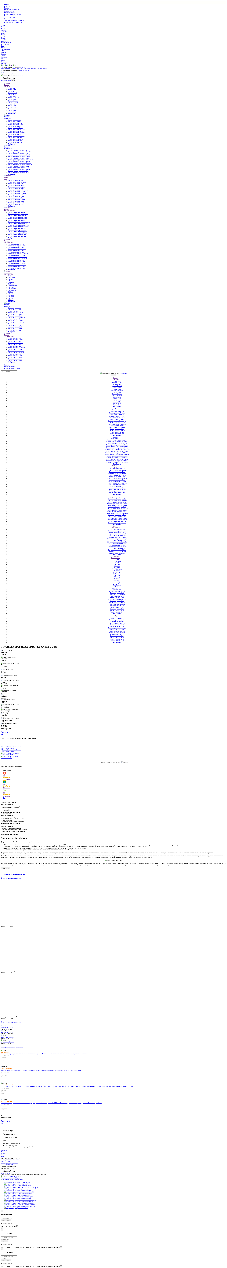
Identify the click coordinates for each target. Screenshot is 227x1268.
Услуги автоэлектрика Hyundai (17, 245)
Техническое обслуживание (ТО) (14, 20)
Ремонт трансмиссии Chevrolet (17, 193)
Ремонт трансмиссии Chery (16, 198)
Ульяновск (4, 57)
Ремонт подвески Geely (15, 330)
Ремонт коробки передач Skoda (17, 220)
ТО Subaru (11, 296)
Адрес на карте (5, 1173)
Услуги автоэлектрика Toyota (16, 250)
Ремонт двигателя (9, 12)
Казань (3, 36)
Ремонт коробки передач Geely (17, 234)
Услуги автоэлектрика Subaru (17, 265)
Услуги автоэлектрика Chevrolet (17, 257)
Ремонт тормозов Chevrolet (16, 351)
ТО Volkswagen (12, 285)
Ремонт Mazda (12, 107)
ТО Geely (10, 293)
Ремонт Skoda (12, 96)
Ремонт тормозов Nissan (15, 349)
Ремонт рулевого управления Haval (18, 172)
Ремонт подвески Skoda (15, 316)
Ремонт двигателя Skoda (15, 128)
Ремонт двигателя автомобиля (10, 1160)
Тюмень (3, 55)
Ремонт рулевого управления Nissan (19, 161)
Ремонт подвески (9, 16)
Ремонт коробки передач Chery (17, 230)
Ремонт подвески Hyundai (15, 309)
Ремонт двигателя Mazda (15, 139)
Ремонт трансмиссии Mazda (16, 199)
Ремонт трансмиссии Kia (15, 180)
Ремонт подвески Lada (14, 324)
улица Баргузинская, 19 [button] (8, 77)
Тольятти (3, 54)
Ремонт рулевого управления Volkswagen (20, 159)
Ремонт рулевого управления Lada (18, 166)
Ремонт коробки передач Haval (17, 236)
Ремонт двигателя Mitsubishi (16, 132)
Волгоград (4, 28)
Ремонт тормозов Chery (15, 355)
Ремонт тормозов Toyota (15, 344)
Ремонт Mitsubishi (13, 102)
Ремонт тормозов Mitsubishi (16, 352)
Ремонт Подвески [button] (115, 587)
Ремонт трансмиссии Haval (16, 202)
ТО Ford (10, 279)
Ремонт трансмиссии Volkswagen (18, 190)
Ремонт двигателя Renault (15, 124)
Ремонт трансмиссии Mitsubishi (17, 195)
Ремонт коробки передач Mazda (17, 231)
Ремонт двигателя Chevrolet (16, 136)
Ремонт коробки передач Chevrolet (18, 225)
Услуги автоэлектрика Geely (16, 268)
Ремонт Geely (12, 112)
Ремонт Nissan (12, 99)
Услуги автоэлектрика (7, 1164)
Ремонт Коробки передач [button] (115, 496)
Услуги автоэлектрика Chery (16, 261)
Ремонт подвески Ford (14, 311)
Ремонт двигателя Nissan (15, 131)
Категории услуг (6, 80)
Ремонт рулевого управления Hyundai (19, 152)
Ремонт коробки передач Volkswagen (19, 222)
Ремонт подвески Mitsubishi (16, 322)
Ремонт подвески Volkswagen (17, 317)
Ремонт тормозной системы (12, 14)
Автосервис (19, 75)
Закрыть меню (115, 3)
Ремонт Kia (11, 88)
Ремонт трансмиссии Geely (16, 204)
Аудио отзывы (6, 878)
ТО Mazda (11, 295)
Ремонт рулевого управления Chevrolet (19, 163)
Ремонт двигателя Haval (15, 140)
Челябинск (4, 62)
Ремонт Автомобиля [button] (115, 378)
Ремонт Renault (12, 93)
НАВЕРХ (3, 1156)
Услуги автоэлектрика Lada (16, 260)
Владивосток (5, 27)
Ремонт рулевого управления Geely (18, 167)
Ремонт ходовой (5, 1161)
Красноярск (4, 41)
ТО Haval (10, 300)
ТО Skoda (11, 284)
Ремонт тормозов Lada (14, 354)
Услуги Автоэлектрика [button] (115, 526)
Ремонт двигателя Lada (15, 134)
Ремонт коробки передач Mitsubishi (18, 226)
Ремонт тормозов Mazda (15, 357)
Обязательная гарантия (10, 73)
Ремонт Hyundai (12, 89)
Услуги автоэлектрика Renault (17, 249)
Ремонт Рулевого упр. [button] (115, 437)
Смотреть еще (5, 868)
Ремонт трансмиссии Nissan (16, 191)
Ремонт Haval (12, 110)
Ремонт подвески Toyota (15, 314)
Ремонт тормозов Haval (15, 359)
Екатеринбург (5, 31)
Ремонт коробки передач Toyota (17, 218)
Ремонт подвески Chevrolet (16, 320)
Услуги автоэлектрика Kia (16, 244)
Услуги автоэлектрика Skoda (16, 252)
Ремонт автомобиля (10, 19)
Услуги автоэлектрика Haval (16, 266)
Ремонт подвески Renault (15, 312)
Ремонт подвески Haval (15, 328)
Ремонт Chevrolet (13, 101)
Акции (3, 1153)
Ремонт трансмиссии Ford (15, 183)
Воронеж (3, 30)
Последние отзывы (8, 1047)
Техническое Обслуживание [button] (115, 557)
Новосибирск (5, 44)
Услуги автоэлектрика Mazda (16, 263)
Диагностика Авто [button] (115, 466)
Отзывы (6, 8)
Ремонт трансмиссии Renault (16, 185)
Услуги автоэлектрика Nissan (16, 255)
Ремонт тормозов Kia (14, 338)
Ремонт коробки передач (11, 9)
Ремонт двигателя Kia (14, 120)
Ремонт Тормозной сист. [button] (115, 616)
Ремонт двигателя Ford (15, 123)
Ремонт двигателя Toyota (15, 126)
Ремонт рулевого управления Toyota (19, 156)
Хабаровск (4, 60)
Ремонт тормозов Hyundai (15, 339)
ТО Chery (11, 298)
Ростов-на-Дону (5, 49)
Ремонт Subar (12, 109)
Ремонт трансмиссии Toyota (16, 187)
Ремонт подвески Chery (15, 325)
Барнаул (3, 25)
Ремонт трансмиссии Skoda (16, 188)
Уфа (2, 58)
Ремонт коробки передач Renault (17, 217)
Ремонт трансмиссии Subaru (16, 201)
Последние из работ (8, 874)
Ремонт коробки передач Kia (16, 212)
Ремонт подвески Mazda (15, 327)
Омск (2, 46)
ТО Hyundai (11, 277)
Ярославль (4, 63)
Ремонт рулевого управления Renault (19, 155)
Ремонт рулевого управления (13, 22)
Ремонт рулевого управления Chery (18, 171)
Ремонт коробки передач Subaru (17, 233)
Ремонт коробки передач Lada (17, 228)
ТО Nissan (11, 287)
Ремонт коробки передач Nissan (17, 223)
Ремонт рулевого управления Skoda (18, 158)
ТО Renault (11, 281)
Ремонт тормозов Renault (15, 343)
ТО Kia (10, 276)
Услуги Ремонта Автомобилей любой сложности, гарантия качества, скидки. (24, 68)
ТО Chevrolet (12, 288)
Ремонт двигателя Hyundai (16, 121)
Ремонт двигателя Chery (15, 137)
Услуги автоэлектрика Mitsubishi (17, 258)
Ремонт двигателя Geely (15, 142)
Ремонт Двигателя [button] (115, 409)
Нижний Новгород (6, 42)
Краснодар (4, 39)
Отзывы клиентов (23, 70)
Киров (3, 38)
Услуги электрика (9, 17)
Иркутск (3, 34)
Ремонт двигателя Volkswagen (17, 129)
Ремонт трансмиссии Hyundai (17, 182)
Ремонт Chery (12, 105)
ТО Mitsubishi (12, 290)
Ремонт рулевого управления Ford (18, 153)
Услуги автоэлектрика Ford (16, 247)
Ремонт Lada (11, 104)
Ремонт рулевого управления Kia (18, 150)
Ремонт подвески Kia (14, 308)
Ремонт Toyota (12, 94)
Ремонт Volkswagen (14, 97)
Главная (6, 4)
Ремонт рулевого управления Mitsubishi (20, 164)
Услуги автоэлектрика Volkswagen (18, 253)
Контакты (7, 6)
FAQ (2, 1155)
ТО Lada (10, 292)
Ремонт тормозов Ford (14, 341)
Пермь (3, 47)
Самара (3, 50)
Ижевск (3, 33)
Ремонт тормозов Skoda (15, 346)
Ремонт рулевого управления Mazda (19, 169)
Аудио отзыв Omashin (7, 1027)
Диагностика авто (9, 11)
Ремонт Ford (11, 91)
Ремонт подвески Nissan (15, 319)
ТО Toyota (11, 282)
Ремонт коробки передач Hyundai (18, 214)
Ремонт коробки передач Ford (17, 215)
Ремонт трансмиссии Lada (16, 196)
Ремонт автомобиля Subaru (12, 368)
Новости (3, 1152)
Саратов (3, 52)
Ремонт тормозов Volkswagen (16, 347)
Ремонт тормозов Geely (15, 360)
